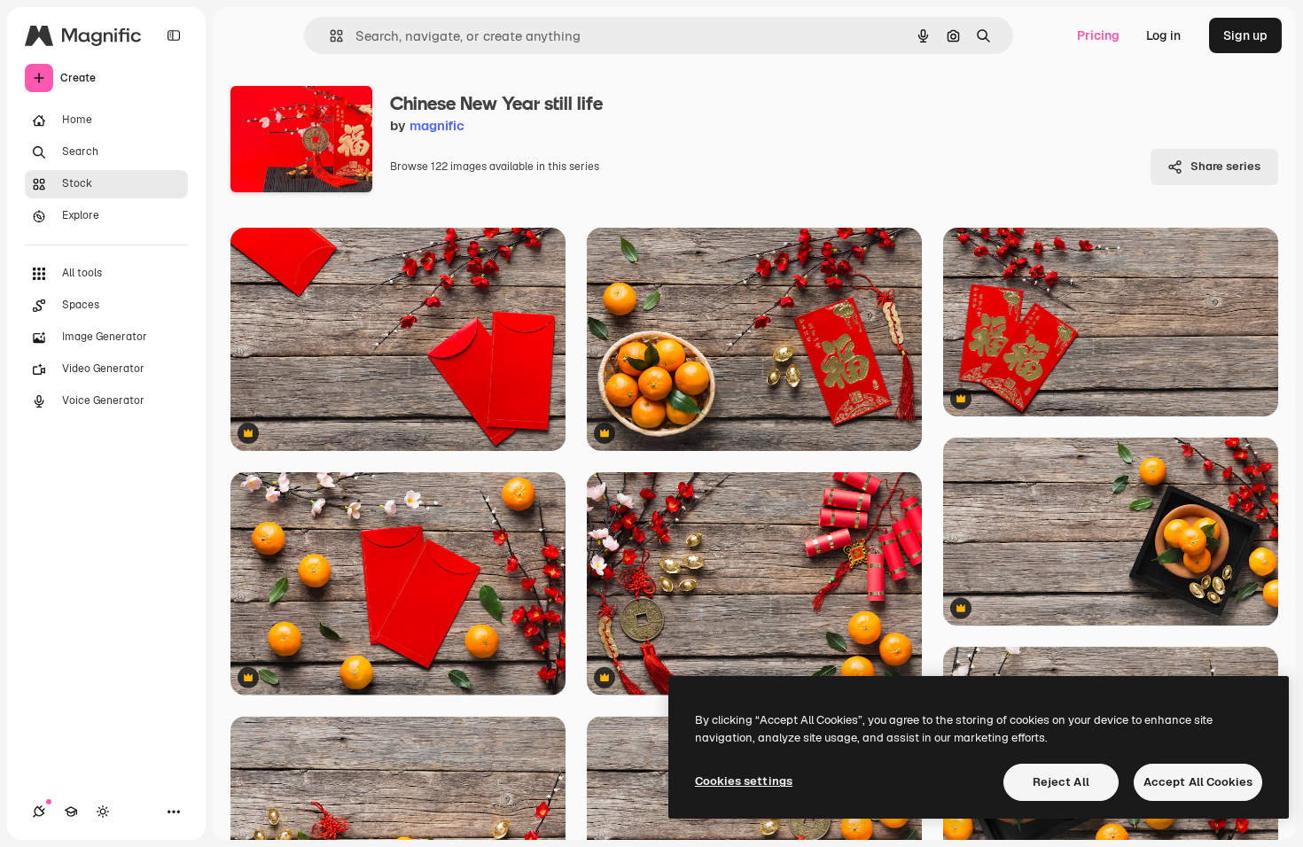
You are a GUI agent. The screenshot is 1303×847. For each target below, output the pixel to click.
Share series (1225, 166)
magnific (437, 125)
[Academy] (71, 811)
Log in (1163, 35)
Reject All (1061, 781)
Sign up (1245, 35)
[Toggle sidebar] (174, 35)
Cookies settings (743, 781)
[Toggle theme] (103, 811)
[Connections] (39, 811)
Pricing (1098, 35)
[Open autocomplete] (329, 36)
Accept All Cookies (1197, 781)
